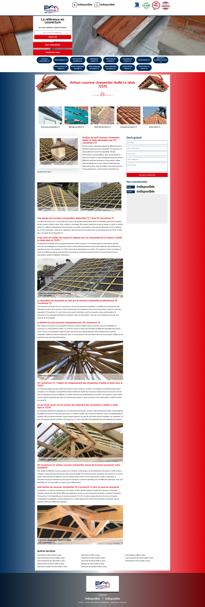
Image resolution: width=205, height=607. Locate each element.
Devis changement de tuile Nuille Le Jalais (51, 561)
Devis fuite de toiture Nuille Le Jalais (93, 561)
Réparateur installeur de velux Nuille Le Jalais (52, 567)
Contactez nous (53, 52)
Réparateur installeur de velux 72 (160, 60)
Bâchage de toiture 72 (94, 60)
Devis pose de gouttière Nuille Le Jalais (94, 567)
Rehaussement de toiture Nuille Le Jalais (50, 564)
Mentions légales (119, 602)
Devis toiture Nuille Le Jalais (90, 555)
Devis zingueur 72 (61, 60)
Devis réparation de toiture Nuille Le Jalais (139, 558)
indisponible (85, 4)
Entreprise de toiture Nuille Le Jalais (93, 558)
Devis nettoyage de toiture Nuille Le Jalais (51, 558)
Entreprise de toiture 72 (127, 60)
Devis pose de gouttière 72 (77, 60)
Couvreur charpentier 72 (44, 60)
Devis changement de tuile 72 (77, 68)
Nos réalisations (52, 45)
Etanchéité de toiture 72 (127, 68)
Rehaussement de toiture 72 (61, 68)
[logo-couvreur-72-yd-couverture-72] (51, 8)
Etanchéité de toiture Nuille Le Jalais (49, 555)
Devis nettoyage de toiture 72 (94, 68)
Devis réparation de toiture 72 (111, 68)
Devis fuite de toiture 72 (111, 60)
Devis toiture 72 (144, 60)
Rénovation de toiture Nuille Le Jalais (137, 561)
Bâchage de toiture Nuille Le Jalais (92, 564)
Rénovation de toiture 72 (144, 68)
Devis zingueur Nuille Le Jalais (135, 555)
